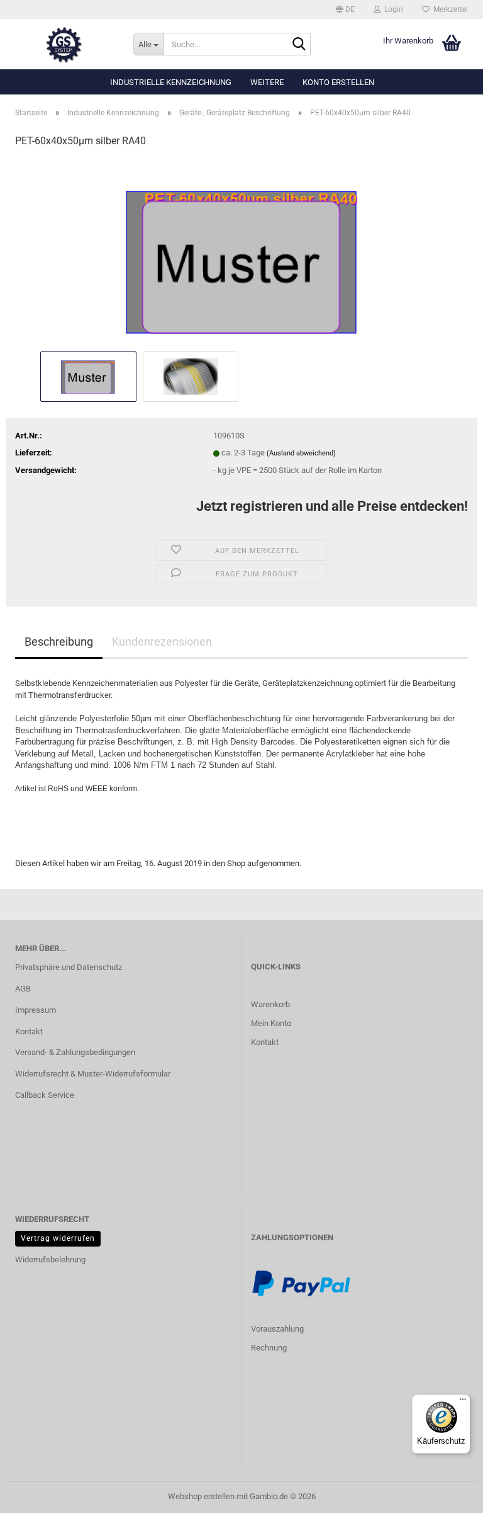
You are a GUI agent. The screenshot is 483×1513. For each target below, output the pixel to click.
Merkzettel (449, 9)
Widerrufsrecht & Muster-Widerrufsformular (92, 1073)
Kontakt (29, 1031)
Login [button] (391, 9)
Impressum (35, 1010)
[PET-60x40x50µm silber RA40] (242, 253)
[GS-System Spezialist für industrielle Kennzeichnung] (64, 44)
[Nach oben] (34, 1494)
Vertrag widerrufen (58, 1238)
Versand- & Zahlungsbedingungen (75, 1052)
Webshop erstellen (201, 1496)
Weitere (267, 82)
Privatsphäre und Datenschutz (68, 967)
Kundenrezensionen (162, 641)
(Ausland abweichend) (301, 453)
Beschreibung (59, 641)
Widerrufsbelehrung (50, 1259)
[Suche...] (299, 44)
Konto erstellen (338, 82)
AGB (23, 988)
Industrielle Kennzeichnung (170, 82)
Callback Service (44, 1095)
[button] (345, 9)
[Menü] (462, 1402)
